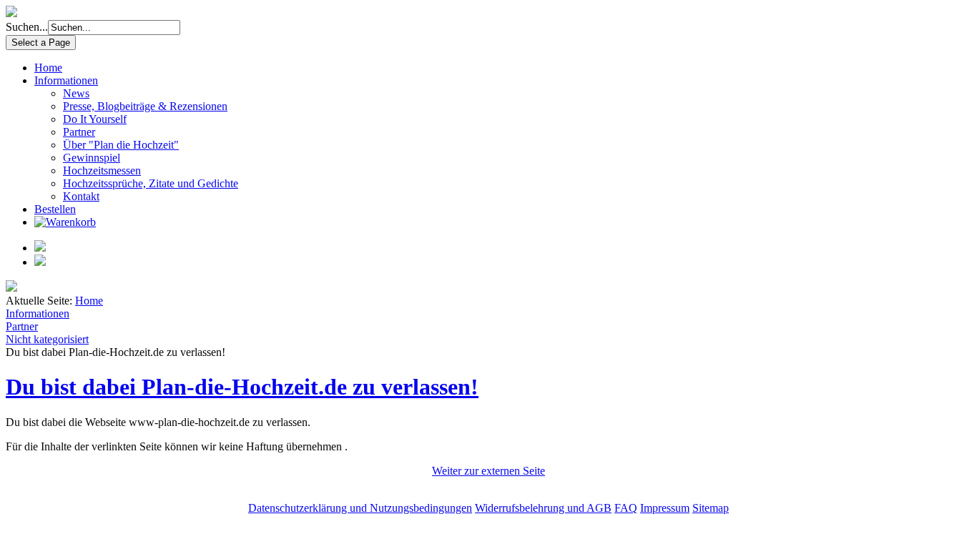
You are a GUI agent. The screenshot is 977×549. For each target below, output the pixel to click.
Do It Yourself (95, 119)
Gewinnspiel (91, 158)
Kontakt (81, 196)
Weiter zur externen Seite (488, 471)
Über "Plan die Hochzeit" (121, 145)
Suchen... (27, 27)
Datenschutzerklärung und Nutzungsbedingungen (360, 508)
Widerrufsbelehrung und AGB (543, 508)
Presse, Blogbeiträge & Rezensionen (145, 106)
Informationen (66, 80)
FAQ (625, 508)
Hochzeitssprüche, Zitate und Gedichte (150, 183)
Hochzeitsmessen (102, 170)
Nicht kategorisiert (47, 339)
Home (48, 67)
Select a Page (40, 42)
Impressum (664, 508)
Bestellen (55, 209)
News (76, 93)
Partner (79, 132)
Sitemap (710, 508)
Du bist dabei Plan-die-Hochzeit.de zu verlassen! (242, 387)
